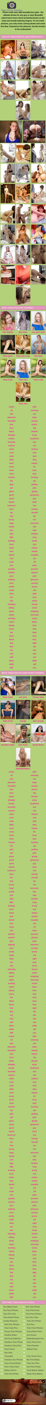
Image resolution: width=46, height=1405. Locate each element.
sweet (11, 622)
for (34, 467)
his (34, 516)
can (34, 446)
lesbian (34, 534)
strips (11, 615)
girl (11, 488)
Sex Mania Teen (10, 1307)
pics (11, 576)
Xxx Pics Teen (32, 1317)
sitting (11, 608)
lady (34, 530)
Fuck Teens (9, 1349)
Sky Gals (8, 1353)
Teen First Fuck (33, 1310)
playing (11, 580)
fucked (11, 477)
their (35, 632)
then (35, 636)
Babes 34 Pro (10, 1370)
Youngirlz (8, 1356)
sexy (34, 597)
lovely (34, 541)
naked (11, 555)
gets (11, 484)
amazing (34, 410)
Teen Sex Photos (11, 1324)
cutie (11, 456)
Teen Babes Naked (35, 1370)
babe (34, 417)
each (11, 463)
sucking (11, 618)
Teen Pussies (33, 1346)
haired (11, 502)
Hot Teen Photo (34, 1367)
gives (11, 491)
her (11, 513)
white (11, 664)
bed (11, 424)
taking (11, 625)
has (34, 506)
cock (11, 453)
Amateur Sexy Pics (12, 1346)
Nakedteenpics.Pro (35, 1339)
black (11, 431)
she (11, 601)
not (34, 558)
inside (11, 527)
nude (11, 562)
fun (11, 481)
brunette (11, 442)
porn (11, 583)
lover (11, 544)
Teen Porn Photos (34, 1314)
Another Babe (10, 1335)
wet (34, 657)
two (34, 650)
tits (34, 647)
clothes (34, 449)
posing (34, 583)
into (34, 527)
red (34, 590)
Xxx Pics (31, 1324)
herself (34, 513)
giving (34, 491)
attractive (11, 417)
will (34, 664)
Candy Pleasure (10, 1321)
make (11, 548)
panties (11, 569)
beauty (34, 421)
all (11, 410)
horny (11, 520)
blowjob (11, 435)
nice (11, 558)
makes (35, 548)
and (11, 414)
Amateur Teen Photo (13, 1342)
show (34, 601)
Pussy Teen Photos (13, 1331)
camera (11, 446)
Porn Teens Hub (11, 1367)
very (11, 654)
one (11, 565)
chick (11, 449)
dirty (35, 460)
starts (11, 611)
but (34, 442)
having (34, 509)
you (34, 668)
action (11, 407)
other (34, 565)
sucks (34, 618)
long (35, 537)
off (34, 562)
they (34, 640)
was (34, 654)
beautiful (11, 421)
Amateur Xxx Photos (13, 1360)
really (11, 590)
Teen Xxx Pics (33, 1363)
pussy (34, 587)
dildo (11, 460)
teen (34, 625)
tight (35, 643)
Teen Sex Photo (11, 1374)
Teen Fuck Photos (35, 1328)
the (11, 632)
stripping (35, 611)
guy (34, 498)
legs (11, 534)
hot (34, 520)
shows (35, 604)
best (11, 428)
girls (34, 488)
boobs (11, 439)
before (34, 424)
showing (11, 604)
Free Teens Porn (34, 1356)
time (11, 647)
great (11, 498)
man (11, 551)
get (34, 481)
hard (34, 502)
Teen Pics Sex (9, 1314)
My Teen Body (33, 1360)
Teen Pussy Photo (12, 1363)
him (11, 516)
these (11, 640)
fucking (34, 477)
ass (34, 414)
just (11, 530)
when (11, 661)
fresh (11, 470)
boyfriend (34, 439)
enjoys (34, 463)
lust (34, 544)
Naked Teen (32, 1349)
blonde (34, 431)
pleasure (34, 580)
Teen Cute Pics (11, 1328)
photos (34, 573)
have (11, 509)
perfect (11, 573)
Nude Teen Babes (35, 1374)
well (11, 657)
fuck (34, 474)
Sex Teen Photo (33, 1307)
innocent (34, 523)
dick (34, 456)
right (34, 594)
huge (11, 523)
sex (11, 597)
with (11, 668)
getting (34, 484)
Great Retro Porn (34, 1331)
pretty (11, 587)
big (34, 428)
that (34, 629)
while (34, 661)
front (11, 474)
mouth (34, 551)
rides (11, 594)
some (34, 608)
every (11, 467)
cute (34, 453)
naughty (34, 555)
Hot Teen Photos (10, 1310)
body (34, 435)
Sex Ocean (31, 1335)
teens (11, 629)
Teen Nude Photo (11, 1317)
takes (34, 622)
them (11, 636)
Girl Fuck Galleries (12, 1339)
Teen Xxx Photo (34, 1321)
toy (11, 650)
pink (34, 576)
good (11, 495)
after (35, 407)
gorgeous (34, 495)
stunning (35, 615)
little (11, 537)
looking (11, 541)
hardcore (11, 506)
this (11, 643)
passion (34, 569)
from (34, 470)
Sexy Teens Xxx (34, 1342)
